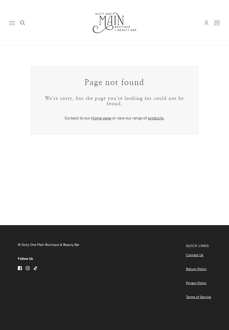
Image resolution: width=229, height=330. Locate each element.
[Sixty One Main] (114, 23)
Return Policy (196, 269)
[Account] (206, 23)
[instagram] (27, 268)
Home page (101, 118)
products (156, 118)
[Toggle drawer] (12, 23)
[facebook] (20, 268)
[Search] (23, 23)
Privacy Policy (196, 283)
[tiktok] (35, 268)
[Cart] (217, 23)
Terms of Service (198, 297)
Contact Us (194, 255)
